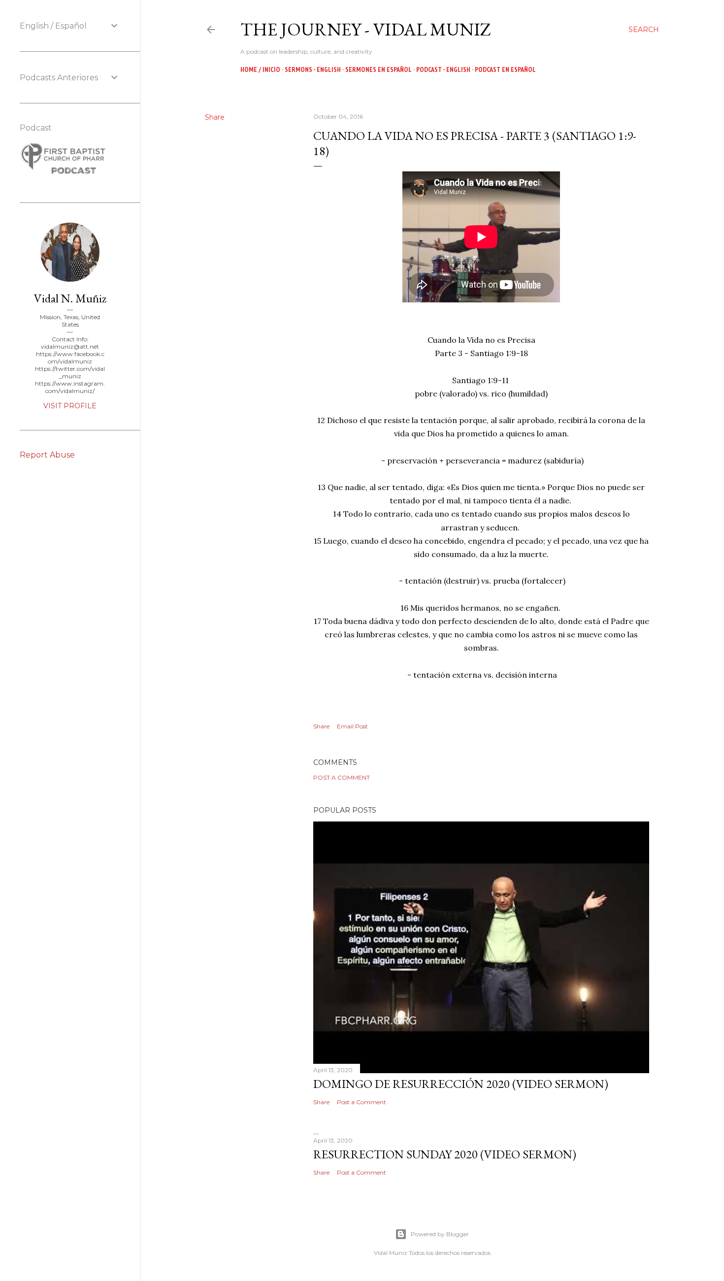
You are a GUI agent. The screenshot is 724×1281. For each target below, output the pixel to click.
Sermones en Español (378, 69)
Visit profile (70, 405)
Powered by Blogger (440, 1234)
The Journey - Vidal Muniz (365, 29)
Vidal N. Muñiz (70, 298)
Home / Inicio (260, 69)
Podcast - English (443, 69)
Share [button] (215, 117)
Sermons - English (313, 69)
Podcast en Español (505, 69)
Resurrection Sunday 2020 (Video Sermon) (444, 1154)
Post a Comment (341, 777)
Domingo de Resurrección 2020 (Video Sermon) (460, 1083)
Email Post (352, 726)
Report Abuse (47, 455)
